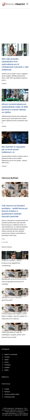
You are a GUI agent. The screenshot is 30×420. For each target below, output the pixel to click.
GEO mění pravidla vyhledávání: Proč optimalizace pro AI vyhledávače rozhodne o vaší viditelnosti (15, 64)
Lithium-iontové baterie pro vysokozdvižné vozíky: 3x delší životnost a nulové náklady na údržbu (15, 108)
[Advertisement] (15, 24)
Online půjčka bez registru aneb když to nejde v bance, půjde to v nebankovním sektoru (15, 316)
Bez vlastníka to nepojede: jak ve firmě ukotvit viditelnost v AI (13, 149)
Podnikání (4, 83)
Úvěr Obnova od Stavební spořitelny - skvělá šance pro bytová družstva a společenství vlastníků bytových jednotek (15, 211)
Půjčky (3, 239)
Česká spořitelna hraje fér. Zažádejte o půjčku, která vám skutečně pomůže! (13, 334)
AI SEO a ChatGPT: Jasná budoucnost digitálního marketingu (11, 263)
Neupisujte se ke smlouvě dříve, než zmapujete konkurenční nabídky (14, 281)
